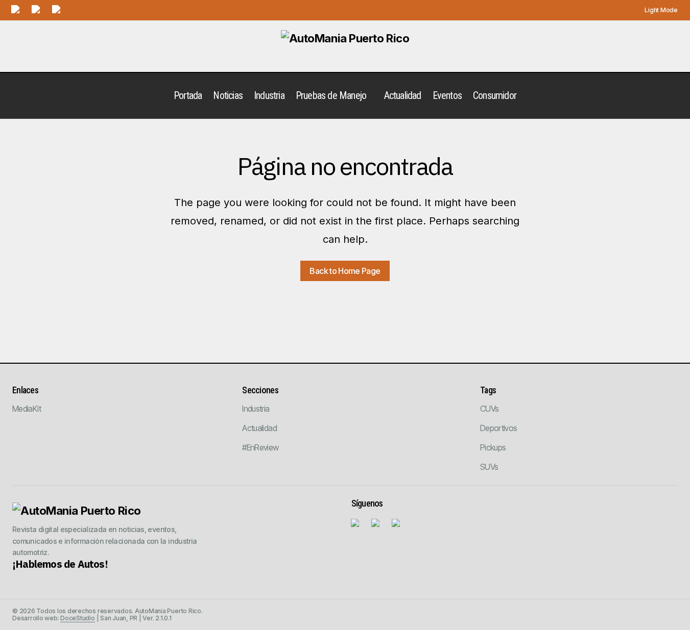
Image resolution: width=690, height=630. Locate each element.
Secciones (260, 390)
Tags (488, 390)
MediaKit (26, 409)
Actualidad (259, 428)
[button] (655, 10)
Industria (255, 409)
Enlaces (25, 390)
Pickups (493, 447)
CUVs (489, 409)
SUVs (489, 467)
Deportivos (498, 428)
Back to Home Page (345, 271)
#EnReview (260, 447)
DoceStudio (77, 618)
